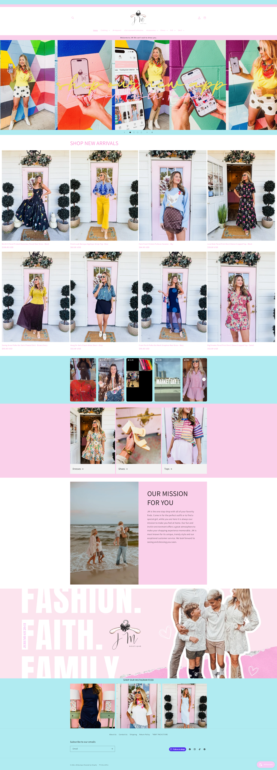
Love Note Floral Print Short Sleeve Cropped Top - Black (229, 244)
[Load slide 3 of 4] (138, 132)
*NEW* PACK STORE (160, 734)
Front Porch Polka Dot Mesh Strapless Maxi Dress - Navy (161, 345)
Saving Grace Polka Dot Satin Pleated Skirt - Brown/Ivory (24, 345)
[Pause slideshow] (152, 132)
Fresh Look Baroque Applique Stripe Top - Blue (89, 244)
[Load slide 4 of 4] (141, 132)
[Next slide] (147, 132)
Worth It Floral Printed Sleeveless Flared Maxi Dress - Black (25, 244)
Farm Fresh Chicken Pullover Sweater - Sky (156, 244)
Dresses (77, 468)
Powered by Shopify (90, 765)
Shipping (133, 734)
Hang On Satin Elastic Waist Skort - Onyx (86, 345)
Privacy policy (103, 765)
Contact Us (123, 734)
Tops (166, 468)
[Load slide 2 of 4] (134, 132)
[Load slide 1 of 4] (130, 132)
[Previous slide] (124, 132)
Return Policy (144, 734)
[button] (73, 18)
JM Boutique (79, 765)
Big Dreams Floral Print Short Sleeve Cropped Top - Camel (230, 345)
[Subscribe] (112, 749)
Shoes (121, 468)
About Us (113, 734)
